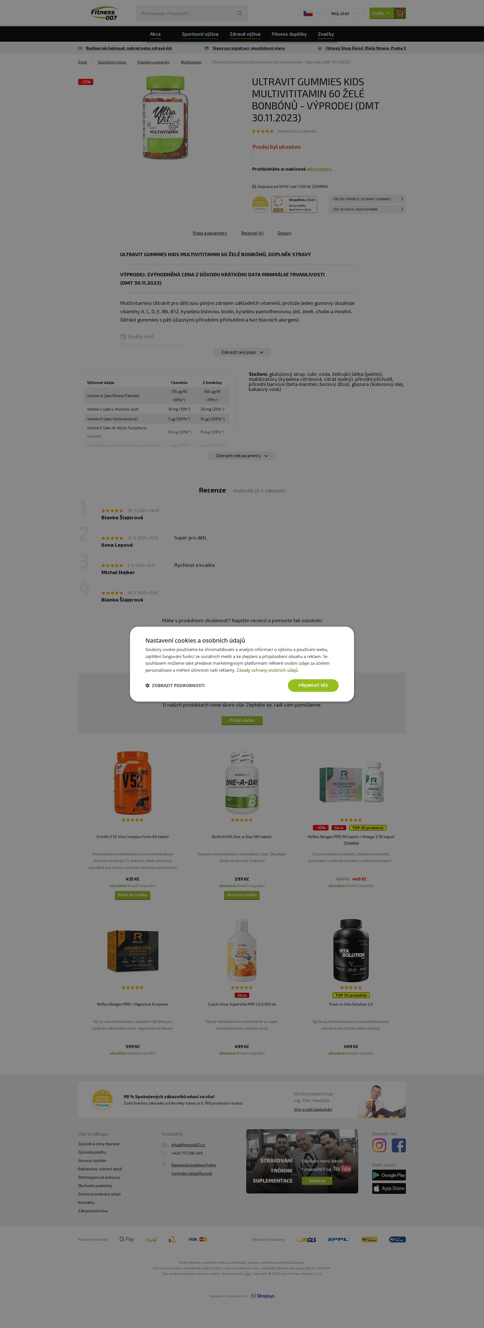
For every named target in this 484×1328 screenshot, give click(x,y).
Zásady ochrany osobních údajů (267, 670)
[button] (175, 685)
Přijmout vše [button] (313, 685)
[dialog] (242, 663)
